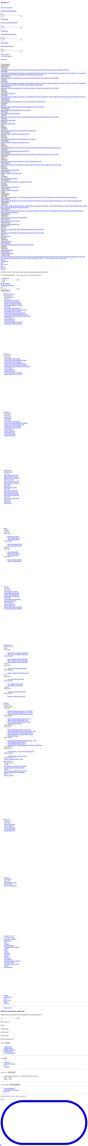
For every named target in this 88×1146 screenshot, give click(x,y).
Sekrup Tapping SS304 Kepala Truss (34, 200)
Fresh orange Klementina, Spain (8, 11)
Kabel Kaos (7, 958)
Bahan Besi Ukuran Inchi (21, 117)
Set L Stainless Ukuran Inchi (8, 182)
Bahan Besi (4, 113)
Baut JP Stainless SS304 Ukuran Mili (33, 229)
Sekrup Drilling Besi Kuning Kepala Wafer (12, 206)
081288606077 (6, 283)
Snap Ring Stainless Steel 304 (20, 258)
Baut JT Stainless (5, 236)
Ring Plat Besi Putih (6, 130)
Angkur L (25, 256)
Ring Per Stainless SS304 (8, 142)
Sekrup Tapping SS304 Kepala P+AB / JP (12, 200)
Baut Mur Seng (62, 258)
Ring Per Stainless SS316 (22, 142)
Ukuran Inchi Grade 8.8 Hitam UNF (51, 96)
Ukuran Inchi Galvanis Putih (53, 147)
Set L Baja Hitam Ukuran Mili (9, 178)
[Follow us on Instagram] (5, 1091)
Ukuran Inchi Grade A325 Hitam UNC (68, 73)
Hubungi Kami (8, 1051)
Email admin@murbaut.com (11, 1090)
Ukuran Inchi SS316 (39, 101)
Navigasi (7, 1043)
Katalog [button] (6, 995)
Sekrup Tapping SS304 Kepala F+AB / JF (56, 200)
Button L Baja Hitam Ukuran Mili (10, 170)
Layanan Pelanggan (15, 1084)
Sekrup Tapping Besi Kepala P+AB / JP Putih (13, 197)
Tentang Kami (8, 1047)
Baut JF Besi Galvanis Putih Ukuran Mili (12, 233)
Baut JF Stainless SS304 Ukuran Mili (33, 233)
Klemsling (75, 256)
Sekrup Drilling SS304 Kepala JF (57, 211)
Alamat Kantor (11, 1072)
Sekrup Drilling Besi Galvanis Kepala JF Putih (20, 734)
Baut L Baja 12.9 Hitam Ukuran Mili (11, 161)
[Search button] (18, 280)
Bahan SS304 (11, 123)
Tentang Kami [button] (8, 997)
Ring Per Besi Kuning (18, 139)
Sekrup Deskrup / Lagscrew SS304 (10, 221)
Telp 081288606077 (9, 1088)
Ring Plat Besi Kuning (18, 130)
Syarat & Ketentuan (9, 1053)
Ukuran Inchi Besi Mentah (37, 147)
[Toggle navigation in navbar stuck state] (1, 282)
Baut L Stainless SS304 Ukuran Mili (11, 164)
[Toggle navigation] (1, 278)
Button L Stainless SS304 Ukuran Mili (11, 173)
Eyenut (64, 256)
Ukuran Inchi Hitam (6, 241)
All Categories (10, 294)
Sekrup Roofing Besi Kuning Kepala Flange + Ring (38, 206)
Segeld (80, 256)
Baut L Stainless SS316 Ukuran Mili (31, 164)
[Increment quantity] (21, 16)
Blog (5, 1001)
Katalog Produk (8, 1048)
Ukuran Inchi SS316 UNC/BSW (50, 78)
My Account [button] (7, 1000)
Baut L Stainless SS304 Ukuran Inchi (51, 164)
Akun (5, 1058)
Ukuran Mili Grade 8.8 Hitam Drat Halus (28, 73)
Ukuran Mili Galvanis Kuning (24, 70)
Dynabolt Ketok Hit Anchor (46, 256)
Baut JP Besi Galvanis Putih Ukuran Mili (12, 229)
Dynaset (55, 258)
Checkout (9, 56)
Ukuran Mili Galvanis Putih (8, 70)
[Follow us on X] (7, 1091)
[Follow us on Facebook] (8, 1091)
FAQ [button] (5, 998)
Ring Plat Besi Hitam (30, 130)
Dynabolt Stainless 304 (7, 253)
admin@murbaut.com (8, 285)
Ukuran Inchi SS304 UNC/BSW (32, 78)
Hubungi (6, 1003)
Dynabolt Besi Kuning (7, 250)
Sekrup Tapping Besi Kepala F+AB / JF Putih (38, 197)
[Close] (1, 6)
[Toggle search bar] (3, 282)
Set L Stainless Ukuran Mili (23, 182)
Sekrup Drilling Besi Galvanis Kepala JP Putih (66, 206)
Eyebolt (56, 256)
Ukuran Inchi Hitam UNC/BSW (42, 70)
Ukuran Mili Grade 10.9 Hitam (48, 73)
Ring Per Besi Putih (6, 139)
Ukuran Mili (4, 93)
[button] (7, 1008)
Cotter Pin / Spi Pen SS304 (45, 258)
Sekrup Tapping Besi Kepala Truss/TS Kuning (64, 197)
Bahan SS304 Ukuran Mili (21, 107)
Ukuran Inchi (11, 93)
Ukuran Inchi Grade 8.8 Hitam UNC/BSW (29, 96)
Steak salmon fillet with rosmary (8, 34)
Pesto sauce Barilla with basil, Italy (9, 22)
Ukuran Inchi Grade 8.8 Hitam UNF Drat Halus (30, 74)
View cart (3, 56)
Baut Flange (15, 256)
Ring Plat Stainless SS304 (8, 134)
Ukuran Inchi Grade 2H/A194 (12, 428)
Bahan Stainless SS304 (13, 113)
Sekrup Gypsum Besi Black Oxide (10, 224)
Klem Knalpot (8, 258)
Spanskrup (69, 256)
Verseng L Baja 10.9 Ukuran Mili (10, 187)
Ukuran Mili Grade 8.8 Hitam (9, 73)
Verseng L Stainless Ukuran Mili (9, 190)
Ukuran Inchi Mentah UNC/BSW (60, 70)
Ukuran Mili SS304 (6, 78)
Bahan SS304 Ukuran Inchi (36, 107)
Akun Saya (7, 1062)
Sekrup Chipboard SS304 (75, 200)
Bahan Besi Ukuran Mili (7, 107)
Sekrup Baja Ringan (23, 207)
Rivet (21, 256)
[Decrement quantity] (2, 16)
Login (4, 269)
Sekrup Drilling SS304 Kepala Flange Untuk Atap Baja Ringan (25, 745)
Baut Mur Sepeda (33, 256)
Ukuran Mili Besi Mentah (8, 147)
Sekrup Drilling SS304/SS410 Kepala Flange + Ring (15, 211)
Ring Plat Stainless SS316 (22, 134)
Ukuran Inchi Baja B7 (23, 151)
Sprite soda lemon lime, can (7, 46)
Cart (5, 1065)
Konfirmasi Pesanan (9, 1064)
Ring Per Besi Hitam (29, 139)
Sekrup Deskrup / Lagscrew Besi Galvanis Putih (14, 217)
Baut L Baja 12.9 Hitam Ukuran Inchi (31, 161)
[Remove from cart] (1, 41)
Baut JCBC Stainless (6, 256)
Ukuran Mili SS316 (17, 78)
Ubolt (60, 256)
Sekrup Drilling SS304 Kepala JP (39, 211)
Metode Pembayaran (9, 1050)
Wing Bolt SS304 (33, 258)
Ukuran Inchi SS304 (28, 101)
